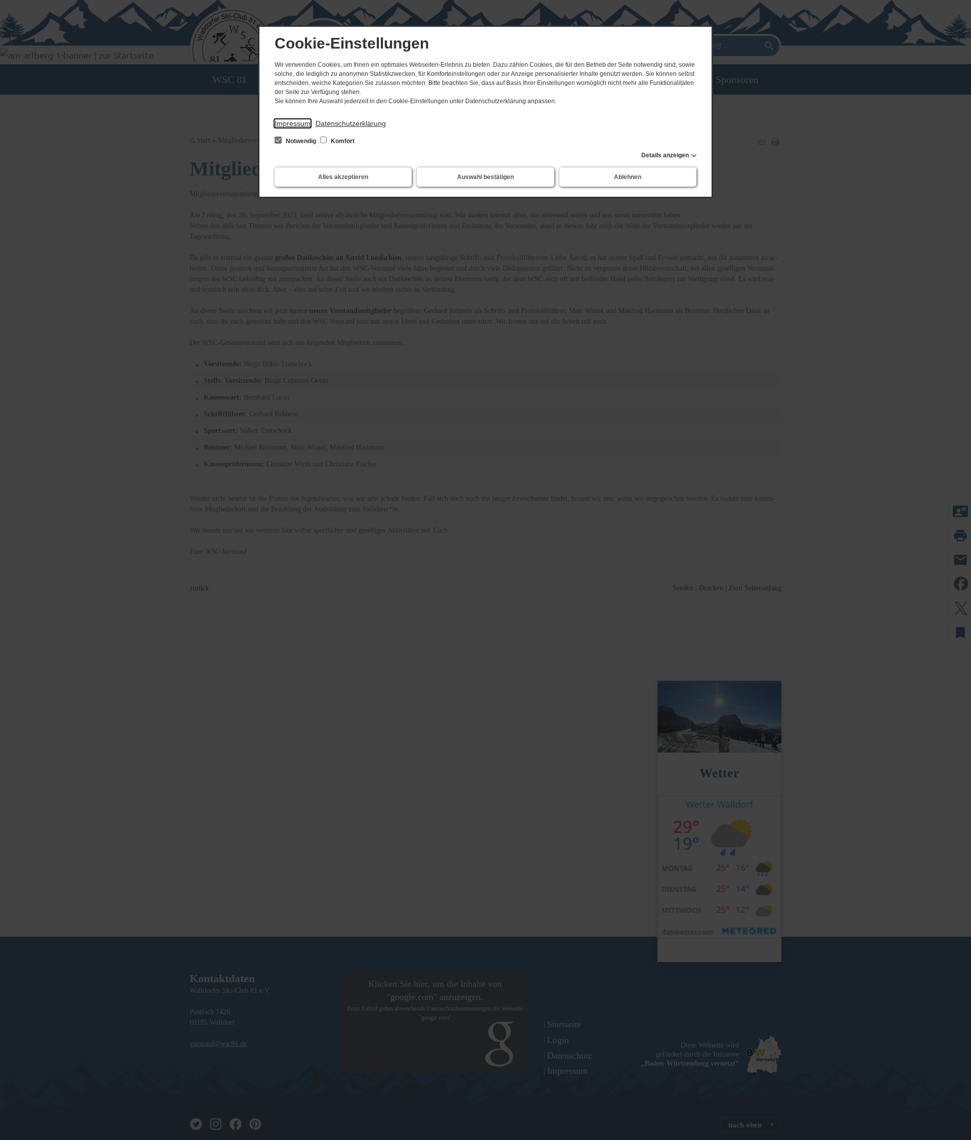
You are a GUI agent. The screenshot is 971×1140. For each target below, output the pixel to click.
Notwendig (301, 141)
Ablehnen (627, 177)
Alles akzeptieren (343, 177)
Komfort (342, 141)
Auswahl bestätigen (485, 177)
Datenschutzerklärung (351, 123)
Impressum (293, 123)
